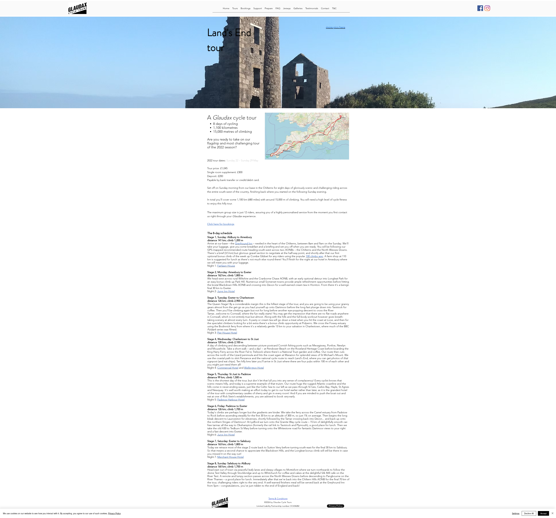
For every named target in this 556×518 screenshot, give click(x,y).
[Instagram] (487, 8)
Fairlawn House (226, 265)
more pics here (335, 27)
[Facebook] (480, 8)
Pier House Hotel (227, 332)
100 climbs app (314, 256)
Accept (543, 513)
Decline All (529, 513)
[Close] (552, 513)
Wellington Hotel (254, 367)
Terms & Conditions (277, 498)
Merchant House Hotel (230, 457)
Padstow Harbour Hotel (231, 399)
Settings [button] (515, 513)
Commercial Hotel (227, 367)
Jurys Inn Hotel (226, 291)
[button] (235, 8)
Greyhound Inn (243, 243)
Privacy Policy (114, 513)
